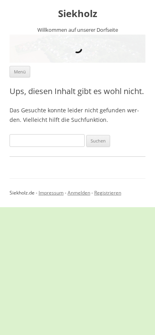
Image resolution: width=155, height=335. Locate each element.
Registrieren (107, 192)
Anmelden (79, 192)
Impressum (51, 192)
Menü (20, 72)
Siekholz (77, 13)
